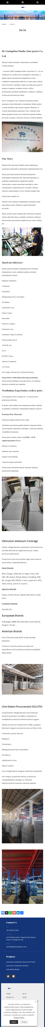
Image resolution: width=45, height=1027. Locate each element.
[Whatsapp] (13, 976)
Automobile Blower (13, 969)
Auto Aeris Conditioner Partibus (17, 966)
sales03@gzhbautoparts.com (16, 947)
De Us (24, 994)
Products (10, 997)
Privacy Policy (19, 1017)
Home (8, 994)
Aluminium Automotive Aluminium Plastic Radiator (20, 962)
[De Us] (22, 15)
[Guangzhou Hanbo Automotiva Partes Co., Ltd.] (23, 7)
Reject (14, 1022)
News (24, 997)
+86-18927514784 (12, 930)
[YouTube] (8, 976)
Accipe (24, 1022)
